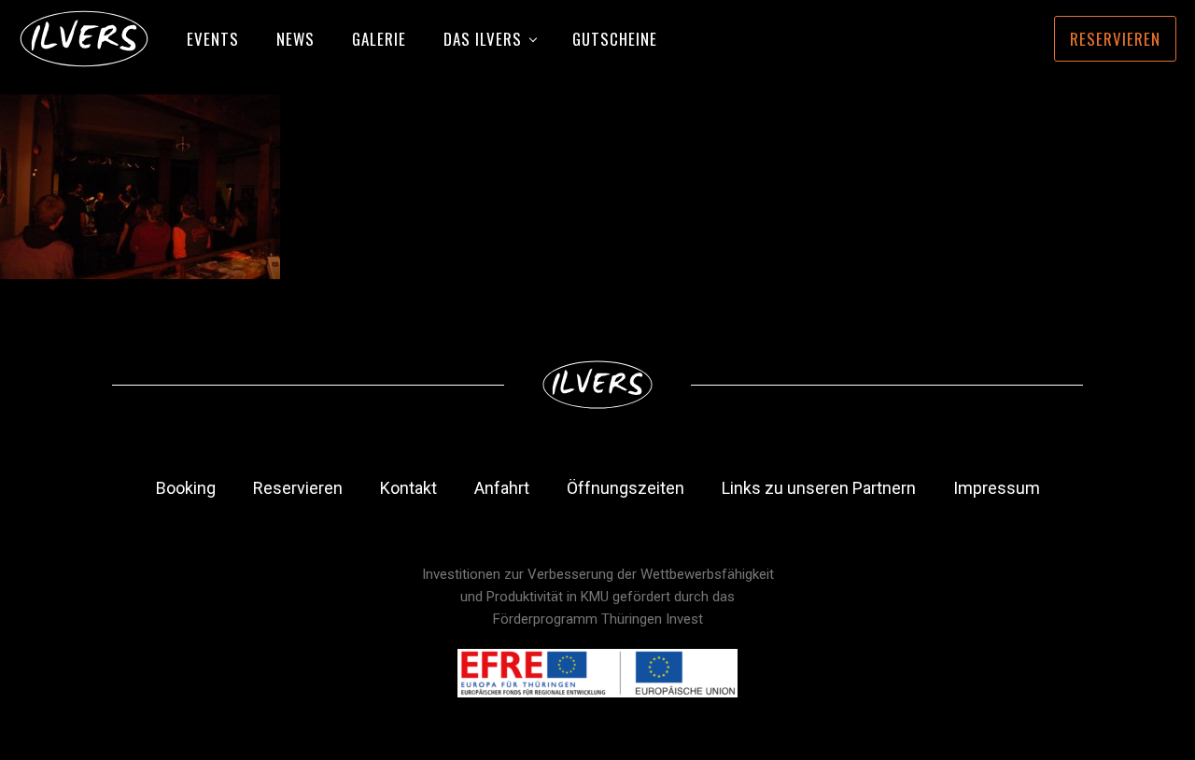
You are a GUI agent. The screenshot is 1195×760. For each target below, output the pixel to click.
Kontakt (408, 488)
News (295, 38)
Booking (186, 488)
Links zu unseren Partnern (819, 488)
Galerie (379, 38)
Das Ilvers (482, 38)
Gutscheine (614, 38)
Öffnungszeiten (625, 488)
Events (213, 38)
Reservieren (1115, 38)
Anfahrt (501, 488)
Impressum (996, 488)
